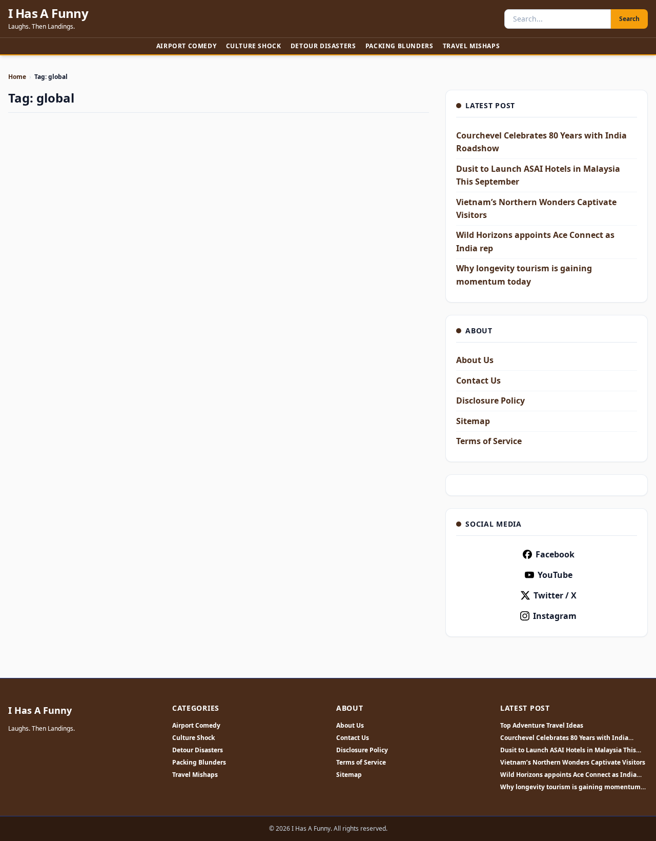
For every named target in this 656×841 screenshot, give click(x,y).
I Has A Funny (48, 13)
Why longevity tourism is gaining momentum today (570, 787)
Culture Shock (253, 46)
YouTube (555, 574)
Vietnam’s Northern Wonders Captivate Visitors (572, 762)
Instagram (555, 616)
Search (629, 18)
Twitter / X (555, 595)
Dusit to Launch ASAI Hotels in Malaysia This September (568, 750)
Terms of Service (489, 441)
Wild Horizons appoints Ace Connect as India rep (568, 775)
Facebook (555, 554)
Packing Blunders (399, 46)
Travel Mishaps (471, 46)
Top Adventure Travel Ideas (541, 726)
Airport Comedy (186, 46)
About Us (475, 360)
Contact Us (478, 380)
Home (17, 76)
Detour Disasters (323, 46)
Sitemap (473, 421)
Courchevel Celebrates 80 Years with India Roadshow (564, 738)
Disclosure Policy (490, 400)
